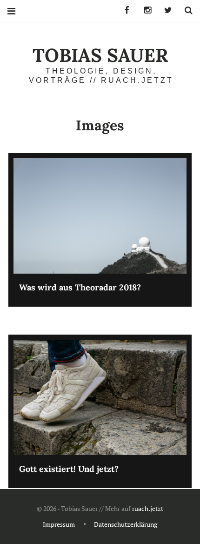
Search (185, 10)
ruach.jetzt (147, 508)
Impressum (59, 524)
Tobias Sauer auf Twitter (164, 10)
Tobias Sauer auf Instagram (144, 10)
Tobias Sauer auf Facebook (123, 10)
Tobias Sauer (100, 55)
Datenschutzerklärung (125, 524)
